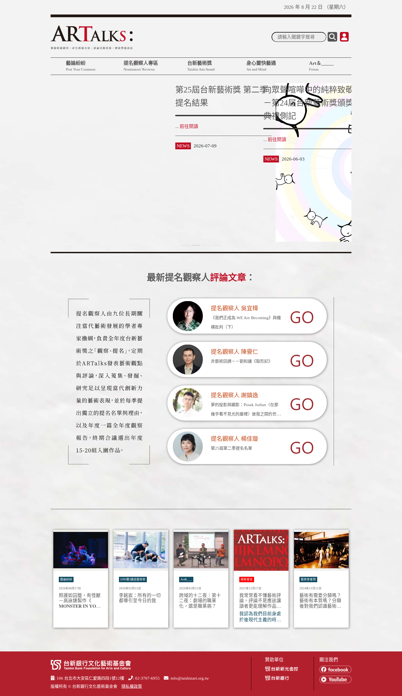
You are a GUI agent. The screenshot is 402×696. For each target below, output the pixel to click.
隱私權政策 (131, 686)
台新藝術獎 (201, 65)
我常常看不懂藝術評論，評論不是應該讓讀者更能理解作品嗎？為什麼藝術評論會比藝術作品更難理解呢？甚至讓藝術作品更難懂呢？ (260, 601)
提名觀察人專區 (141, 65)
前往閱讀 (64, 139)
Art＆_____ (321, 65)
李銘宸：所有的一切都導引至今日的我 (140, 598)
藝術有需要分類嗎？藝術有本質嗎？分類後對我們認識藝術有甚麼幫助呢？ (320, 601)
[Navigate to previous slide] (57, 580)
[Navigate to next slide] (344, 580)
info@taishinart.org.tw (190, 678)
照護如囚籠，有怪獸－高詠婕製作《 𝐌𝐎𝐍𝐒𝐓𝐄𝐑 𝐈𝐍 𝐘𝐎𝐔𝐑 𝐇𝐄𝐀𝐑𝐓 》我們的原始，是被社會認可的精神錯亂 (81, 601)
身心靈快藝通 (261, 65)
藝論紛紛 (80, 65)
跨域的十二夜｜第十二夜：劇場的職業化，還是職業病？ (200, 601)
